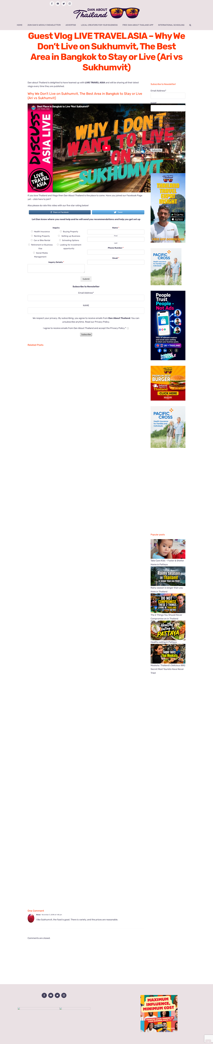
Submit (86, 279)
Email (115, 258)
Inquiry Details (56, 262)
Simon (38, 915)
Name (115, 228)
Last (115, 243)
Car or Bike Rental (42, 240)
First (115, 236)
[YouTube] (50, 995)
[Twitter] (57, 995)
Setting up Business (70, 236)
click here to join (41, 199)
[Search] (190, 25)
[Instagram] (63, 995)
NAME (86, 305)
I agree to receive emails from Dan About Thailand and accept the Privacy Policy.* (84, 328)
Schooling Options (70, 240)
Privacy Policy (102, 321)
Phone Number (116, 248)
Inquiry (56, 228)
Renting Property (42, 236)
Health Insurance (42, 231)
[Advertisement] (86, 959)
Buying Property (70, 231)
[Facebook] (44, 995)
